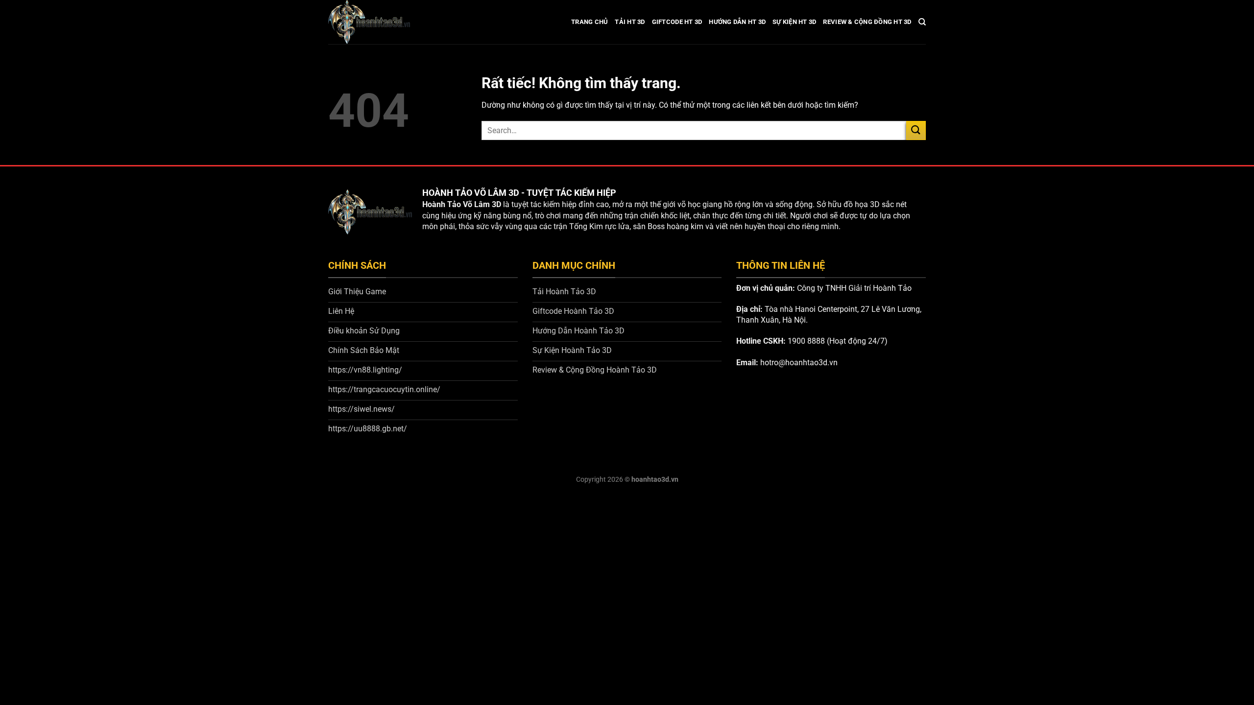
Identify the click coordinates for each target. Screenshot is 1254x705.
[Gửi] (916, 130)
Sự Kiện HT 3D (794, 21)
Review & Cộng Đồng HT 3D (867, 21)
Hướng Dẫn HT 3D (737, 21)
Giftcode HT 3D (677, 21)
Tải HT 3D (630, 21)
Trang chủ (589, 21)
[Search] (922, 22)
